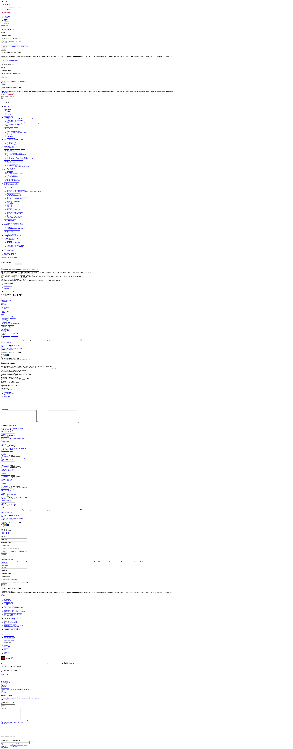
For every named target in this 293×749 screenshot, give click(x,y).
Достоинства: (4, 409)
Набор (2, 319)
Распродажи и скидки (9, 251)
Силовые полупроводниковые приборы (14, 617)
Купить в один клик (17, 722)
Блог (5, 20)
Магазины (6, 23)
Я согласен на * (15, 720)
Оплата (5, 19)
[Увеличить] (9, 333)
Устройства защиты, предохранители (13, 625)
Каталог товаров (5, 103)
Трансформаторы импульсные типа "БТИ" (18, 197)
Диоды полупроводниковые (11, 606)
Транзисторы (7, 599)
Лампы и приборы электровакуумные (13, 607)
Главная (6, 14)
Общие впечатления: (42, 422)
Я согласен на (15, 46)
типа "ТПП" (10, 206)
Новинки (6, 249)
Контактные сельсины (12, 243)
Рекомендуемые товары (10, 253)
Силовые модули (8, 602)
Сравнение (12, 435)
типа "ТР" (9, 208)
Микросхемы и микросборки (11, 610)
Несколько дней (8, 392)
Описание (3, 322)
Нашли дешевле (14, 347)
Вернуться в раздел (6, 316)
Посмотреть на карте (6, 671)
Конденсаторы (7, 600)
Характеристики (5, 323)
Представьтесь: (81, 422)
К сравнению (12, 494)
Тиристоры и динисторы (10, 621)
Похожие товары (5, 327)
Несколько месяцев (9, 393)
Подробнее (3, 434)
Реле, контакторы (8, 615)
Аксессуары (4, 325)
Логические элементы (9, 608)
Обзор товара (4, 318)
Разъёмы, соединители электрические (13, 614)
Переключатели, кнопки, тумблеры (13, 613)
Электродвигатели (8, 603)
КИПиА (6, 604)
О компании (7, 16)
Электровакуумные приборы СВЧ (12, 628)
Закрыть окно (4, 57)
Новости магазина (7, 262)
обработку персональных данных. (18, 46)
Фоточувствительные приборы (12, 626)
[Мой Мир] (6, 355)
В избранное (4, 437)
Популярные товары (9, 250)
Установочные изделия (10, 624)
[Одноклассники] (4, 355)
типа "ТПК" (10, 205)
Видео (2, 331)
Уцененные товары (9, 254)
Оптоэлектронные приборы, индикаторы (14, 611)
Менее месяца (7, 395)
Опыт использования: (6, 389)
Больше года (7, 396)
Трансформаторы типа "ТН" (14, 199)
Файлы (2, 330)
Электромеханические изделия (12, 629)
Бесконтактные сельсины (13, 242)
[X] (8, 355)
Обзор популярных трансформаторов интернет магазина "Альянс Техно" (20, 271)
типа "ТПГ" (10, 204)
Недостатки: (4, 422)
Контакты (6, 21)
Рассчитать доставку (18, 348)
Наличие (3, 329)
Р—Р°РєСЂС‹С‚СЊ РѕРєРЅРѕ (23, 689)
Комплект (3, 321)
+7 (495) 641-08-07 (5, 681)
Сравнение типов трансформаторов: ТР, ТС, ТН (13, 279)
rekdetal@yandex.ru (69, 663)
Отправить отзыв (104, 422)
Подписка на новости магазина (9, 257)
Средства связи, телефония (11, 618)
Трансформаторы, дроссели (11, 622)
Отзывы (3, 326)
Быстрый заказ (4, 25)
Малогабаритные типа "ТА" (14, 194)
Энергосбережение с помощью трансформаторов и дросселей (17, 275)
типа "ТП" (9, 202)
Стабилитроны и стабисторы (11, 619)
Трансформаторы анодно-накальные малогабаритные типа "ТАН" (24, 191)
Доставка (6, 17)
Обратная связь (5, 679)
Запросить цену (14, 746)
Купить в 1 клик (14, 345)
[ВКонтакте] (1, 355)
